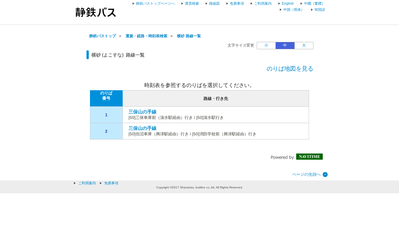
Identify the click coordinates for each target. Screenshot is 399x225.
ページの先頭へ (306, 174)
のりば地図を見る (290, 68)
